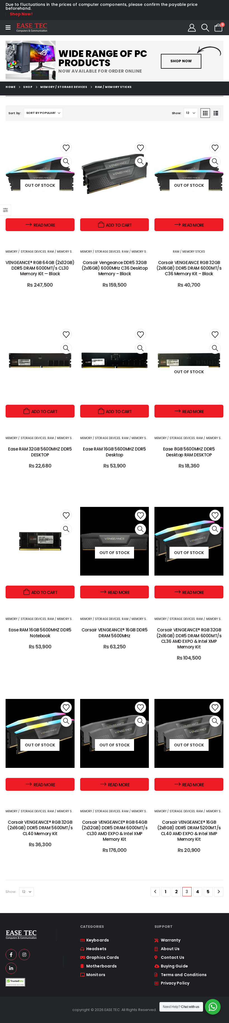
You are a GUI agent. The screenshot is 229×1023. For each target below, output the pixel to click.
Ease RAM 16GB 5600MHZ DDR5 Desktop (114, 451)
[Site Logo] (31, 27)
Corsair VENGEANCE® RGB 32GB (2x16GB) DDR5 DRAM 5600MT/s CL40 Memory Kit (40, 828)
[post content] (114, 185)
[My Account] (192, 28)
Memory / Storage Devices (26, 252)
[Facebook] (11, 954)
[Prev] (155, 891)
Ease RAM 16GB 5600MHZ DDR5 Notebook (40, 632)
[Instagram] (24, 954)
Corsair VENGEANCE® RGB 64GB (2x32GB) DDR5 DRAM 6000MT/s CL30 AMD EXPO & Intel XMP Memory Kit (115, 830)
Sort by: (14, 113)
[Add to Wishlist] (66, 147)
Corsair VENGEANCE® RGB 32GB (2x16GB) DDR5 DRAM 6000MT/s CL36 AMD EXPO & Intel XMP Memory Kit (189, 638)
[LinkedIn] (11, 968)
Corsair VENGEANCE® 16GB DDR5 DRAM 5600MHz (115, 632)
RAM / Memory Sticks (63, 252)
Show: (176, 113)
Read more (44, 225)
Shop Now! (21, 14)
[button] (205, 28)
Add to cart (119, 225)
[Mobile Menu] (8, 27)
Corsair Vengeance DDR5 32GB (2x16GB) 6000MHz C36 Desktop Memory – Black (115, 268)
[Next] (218, 891)
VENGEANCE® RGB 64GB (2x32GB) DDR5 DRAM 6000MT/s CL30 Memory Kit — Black (40, 268)
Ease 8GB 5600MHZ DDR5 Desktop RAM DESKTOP (189, 451)
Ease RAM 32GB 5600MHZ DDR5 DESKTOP (40, 451)
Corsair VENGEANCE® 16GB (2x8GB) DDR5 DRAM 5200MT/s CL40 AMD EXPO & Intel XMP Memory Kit (189, 830)
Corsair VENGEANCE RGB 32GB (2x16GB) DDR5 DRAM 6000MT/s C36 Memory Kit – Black (189, 268)
